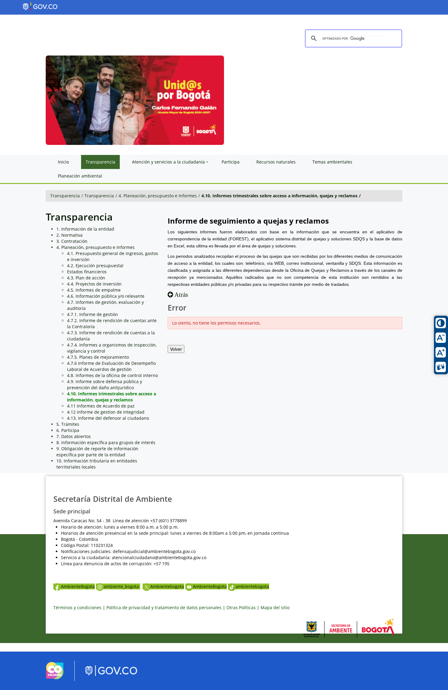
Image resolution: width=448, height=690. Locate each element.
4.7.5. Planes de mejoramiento (98, 357)
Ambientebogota (167, 586)
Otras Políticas (241, 607)
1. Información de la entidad (85, 229)
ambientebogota (252, 586)
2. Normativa (69, 235)
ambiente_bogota (122, 586)
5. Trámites (67, 424)
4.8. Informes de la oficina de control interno (112, 375)
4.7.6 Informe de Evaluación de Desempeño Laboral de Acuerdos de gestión (111, 366)
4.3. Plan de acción (86, 278)
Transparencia (65, 196)
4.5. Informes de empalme (94, 290)
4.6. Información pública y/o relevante (105, 296)
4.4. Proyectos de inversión (94, 284)
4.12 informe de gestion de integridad (105, 412)
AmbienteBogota (78, 586)
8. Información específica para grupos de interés (105, 442)
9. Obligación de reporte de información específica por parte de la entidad (97, 452)
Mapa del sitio (275, 607)
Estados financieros (87, 272)
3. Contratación (71, 241)
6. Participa (67, 430)
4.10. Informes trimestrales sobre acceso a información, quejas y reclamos (279, 196)
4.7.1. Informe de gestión (92, 314)
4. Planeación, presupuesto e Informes (158, 196)
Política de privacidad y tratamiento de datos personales (164, 607)
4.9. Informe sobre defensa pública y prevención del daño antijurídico (104, 384)
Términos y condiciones (77, 607)
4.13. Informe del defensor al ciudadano (108, 418)
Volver (176, 349)
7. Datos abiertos (73, 436)
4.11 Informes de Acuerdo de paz (101, 406)
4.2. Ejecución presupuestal (95, 265)
